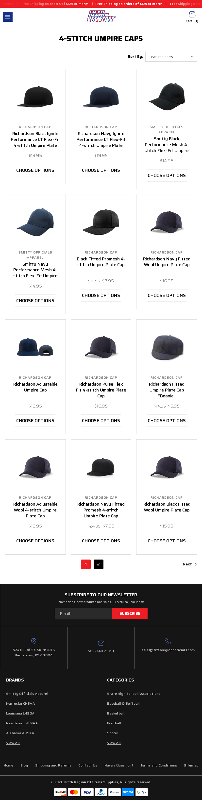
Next (188, 564)
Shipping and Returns (53, 765)
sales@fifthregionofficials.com (168, 650)
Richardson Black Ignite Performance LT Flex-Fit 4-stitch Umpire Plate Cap (35, 142)
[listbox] (171, 57)
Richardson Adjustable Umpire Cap (35, 387)
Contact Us (87, 765)
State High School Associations (134, 693)
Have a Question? (118, 765)
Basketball (116, 713)
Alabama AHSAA (20, 733)
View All (114, 743)
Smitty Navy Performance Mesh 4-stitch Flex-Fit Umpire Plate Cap (35, 273)
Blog (24, 765)
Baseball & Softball (123, 703)
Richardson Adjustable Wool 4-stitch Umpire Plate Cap (35, 510)
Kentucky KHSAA (20, 703)
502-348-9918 (101, 651)
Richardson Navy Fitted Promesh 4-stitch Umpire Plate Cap (101, 510)
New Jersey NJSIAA (22, 723)
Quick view (35, 97)
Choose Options (35, 170)
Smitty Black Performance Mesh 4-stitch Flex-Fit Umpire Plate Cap (167, 148)
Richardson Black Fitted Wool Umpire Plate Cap (166, 507)
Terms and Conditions (158, 765)
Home (8, 765)
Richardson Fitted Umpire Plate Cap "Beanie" (167, 390)
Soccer (112, 733)
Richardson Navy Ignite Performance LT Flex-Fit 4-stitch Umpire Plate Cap (101, 142)
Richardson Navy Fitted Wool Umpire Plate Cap (166, 262)
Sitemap (191, 765)
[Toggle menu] (8, 17)
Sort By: (135, 57)
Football (114, 723)
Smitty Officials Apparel (27, 693)
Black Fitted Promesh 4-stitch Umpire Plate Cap (101, 262)
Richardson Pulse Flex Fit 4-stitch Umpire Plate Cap (101, 390)
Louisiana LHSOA (20, 713)
